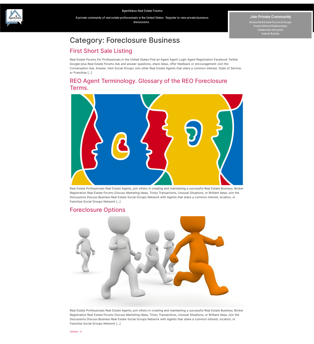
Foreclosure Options (97, 209)
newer (76, 331)
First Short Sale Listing (101, 50)
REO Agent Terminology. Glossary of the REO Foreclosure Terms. (148, 84)
